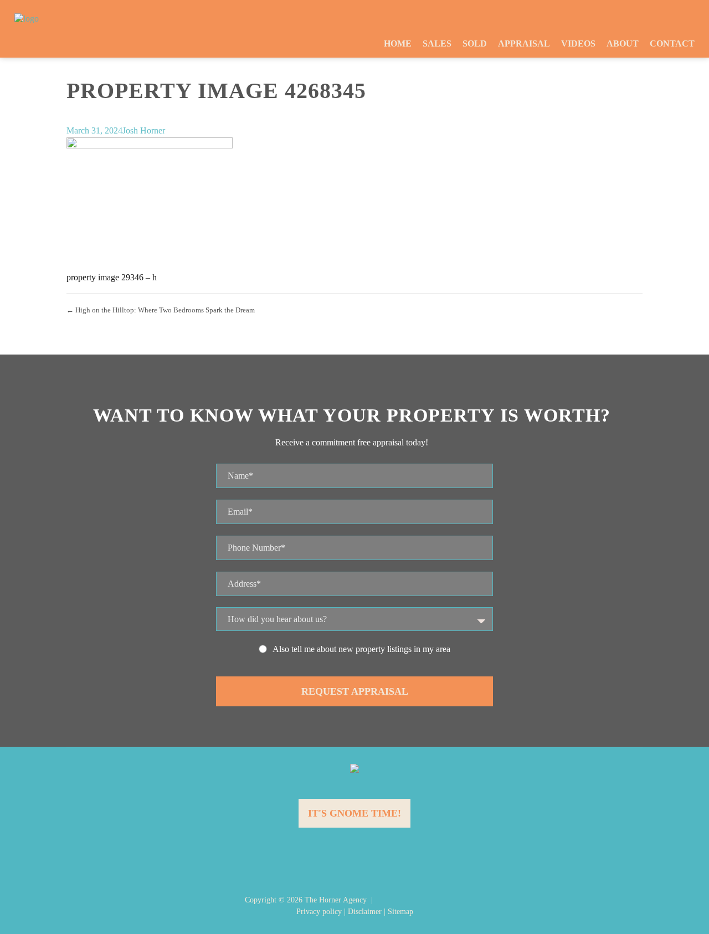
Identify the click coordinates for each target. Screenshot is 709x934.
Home (398, 43)
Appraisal (524, 43)
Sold (475, 43)
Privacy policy (319, 911)
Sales (437, 43)
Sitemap (400, 911)
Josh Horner (143, 130)
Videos (578, 43)
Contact (672, 43)
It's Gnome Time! (354, 813)
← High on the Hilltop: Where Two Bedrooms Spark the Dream (160, 310)
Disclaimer (365, 911)
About (623, 43)
